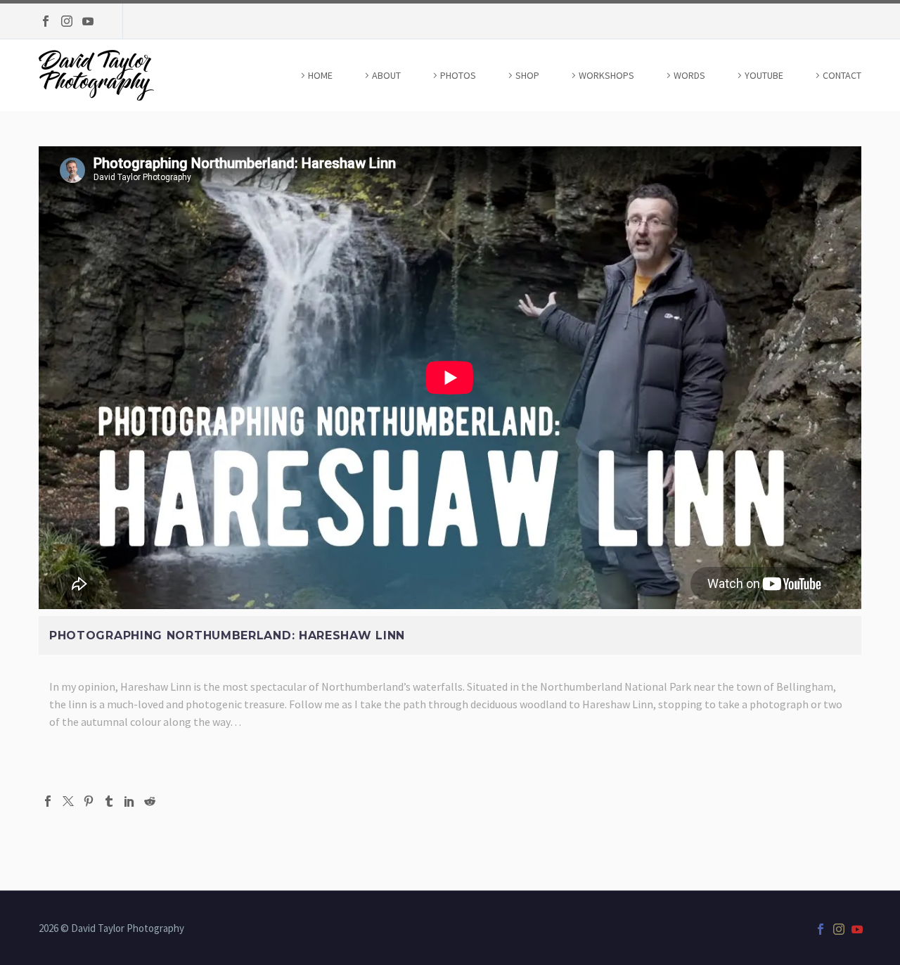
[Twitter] (68, 801)
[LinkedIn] (129, 801)
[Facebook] (45, 21)
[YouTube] (87, 21)
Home (320, 75)
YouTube (764, 75)
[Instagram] (66, 21)
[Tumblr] (109, 801)
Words (689, 75)
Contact (842, 75)
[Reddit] (149, 801)
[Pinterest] (88, 801)
